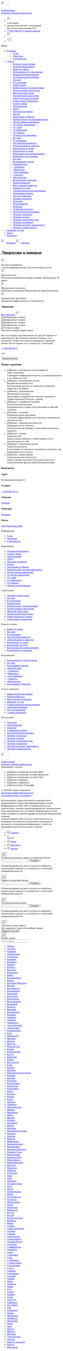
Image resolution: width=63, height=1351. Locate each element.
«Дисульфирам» (21, 172)
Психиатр (18, 201)
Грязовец (11, 1017)
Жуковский (12, 1036)
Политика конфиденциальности (17, 793)
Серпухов (12, 1244)
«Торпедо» (18, 175)
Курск (10, 1099)
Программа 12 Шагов (23, 117)
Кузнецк (11, 1094)
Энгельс (11, 1339)
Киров (10, 1059)
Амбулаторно (19, 85)
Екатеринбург (14, 1030)
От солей (17, 127)
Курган (10, 1096)
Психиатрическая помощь (26, 77)
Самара (10, 1226)
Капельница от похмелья (25, 156)
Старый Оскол (14, 1263)
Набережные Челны (17, 1131)
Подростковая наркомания (26, 122)
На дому (17, 80)
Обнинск (11, 1170)
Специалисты (20, 58)
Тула (9, 1289)
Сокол (10, 1252)
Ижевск (11, 1041)
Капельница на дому (23, 151)
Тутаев (10, 1292)
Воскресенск (13, 1012)
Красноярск (13, 1088)
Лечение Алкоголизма (24, 64)
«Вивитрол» (19, 169)
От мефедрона (20, 130)
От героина (18, 132)
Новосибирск (14, 1160)
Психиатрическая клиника (26, 212)
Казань (10, 1049)
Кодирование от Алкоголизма (28, 72)
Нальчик (11, 1133)
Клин (9, 1065)
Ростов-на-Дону (15, 1218)
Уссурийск (12, 1305)
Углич (10, 1297)
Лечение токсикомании (24, 135)
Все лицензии (8, 314)
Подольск (12, 1199)
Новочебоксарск (15, 1162)
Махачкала (12, 1112)
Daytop (16, 114)
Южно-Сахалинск (16, 1342)
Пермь (10, 1194)
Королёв (11, 1078)
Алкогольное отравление (25, 101)
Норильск (12, 1168)
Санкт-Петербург (15, 1228)
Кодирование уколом (23, 161)
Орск (9, 1186)
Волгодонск (13, 999)
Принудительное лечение (25, 98)
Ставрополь (13, 1260)
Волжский (12, 1004)
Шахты (10, 1329)
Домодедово (13, 1028)
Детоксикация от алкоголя (26, 146)
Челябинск (12, 1318)
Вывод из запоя (20, 69)
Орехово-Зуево (14, 1183)
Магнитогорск (14, 1107)
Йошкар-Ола (13, 1046)
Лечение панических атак (26, 219)
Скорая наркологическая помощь (29, 190)
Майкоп (11, 1110)
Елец (9, 1033)
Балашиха (12, 962)
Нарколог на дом (21, 188)
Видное (11, 985)
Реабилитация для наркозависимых (30, 119)
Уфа (9, 1307)
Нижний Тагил (14, 1152)
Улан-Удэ (11, 1300)
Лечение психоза (21, 217)
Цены (10, 233)
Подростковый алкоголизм (26, 90)
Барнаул (11, 964)
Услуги (10, 61)
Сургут (10, 1268)
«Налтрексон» (20, 177)
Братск (10, 980)
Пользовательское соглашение (16, 795)
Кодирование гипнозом (24, 180)
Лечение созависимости (25, 227)
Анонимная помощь (23, 193)
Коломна (11, 1070)
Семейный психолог (23, 209)
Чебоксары (12, 1315)
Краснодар (12, 1086)
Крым (10, 1091)
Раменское (12, 1210)
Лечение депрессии (22, 214)
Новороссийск (14, 1157)
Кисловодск (13, 1062)
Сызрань (11, 1270)
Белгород (11, 970)
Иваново (11, 1038)
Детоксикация (20, 106)
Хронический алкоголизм (26, 95)
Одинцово (12, 1173)
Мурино (11, 1120)
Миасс (10, 1115)
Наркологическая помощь (26, 74)
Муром (10, 1125)
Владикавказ (13, 991)
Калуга (10, 1054)
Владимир (12, 993)
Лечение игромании (23, 222)
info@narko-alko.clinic (12, 526)
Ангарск (11, 949)
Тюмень (11, 1294)
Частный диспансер (23, 111)
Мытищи (11, 1128)
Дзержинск (12, 1022)
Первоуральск (14, 1191)
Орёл (9, 1178)
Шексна (11, 1331)
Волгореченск (14, 1001)
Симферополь (14, 1247)
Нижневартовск (15, 1144)
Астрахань (12, 956)
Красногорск (13, 1083)
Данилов (11, 1020)
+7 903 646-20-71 (15, 31)
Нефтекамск (13, 1141)
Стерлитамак (13, 1265)
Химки (10, 1313)
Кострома (12, 1080)
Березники (12, 972)
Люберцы (12, 1104)
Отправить (34, 861)
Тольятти (11, 1284)
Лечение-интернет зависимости (29, 225)
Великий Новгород (16, 983)
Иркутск (11, 1044)
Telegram (25, 243)
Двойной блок (20, 164)
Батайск (11, 967)
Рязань (10, 1223)
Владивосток (13, 988)
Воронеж (11, 1009)
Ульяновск (12, 1302)
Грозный (11, 1015)
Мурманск (12, 1123)
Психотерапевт (20, 204)
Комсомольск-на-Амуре (19, 1073)
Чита (9, 1326)
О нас (16, 53)
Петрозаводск (14, 1197)
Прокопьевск (13, 1202)
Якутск (10, 1344)
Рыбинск (11, 1220)
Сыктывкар (13, 1273)
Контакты (12, 235)
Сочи (9, 1257)
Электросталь (14, 1336)
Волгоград (12, 996)
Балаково (11, 959)
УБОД (16, 109)
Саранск (11, 1231)
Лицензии (18, 56)
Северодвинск (14, 1239)
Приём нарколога (21, 183)
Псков (10, 1205)
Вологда (11, 1007)
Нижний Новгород (16, 1149)
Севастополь (13, 1236)
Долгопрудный (14, 1025)
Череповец (12, 1321)
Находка (11, 1136)
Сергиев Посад (14, 1241)
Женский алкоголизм (23, 93)
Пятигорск (12, 1207)
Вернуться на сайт (10, 931)
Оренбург (12, 1181)
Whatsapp (11, 243)
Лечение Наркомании (24, 66)
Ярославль (12, 1347)
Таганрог (11, 1276)
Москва (11, 1117)
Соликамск (12, 1255)
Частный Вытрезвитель (24, 143)
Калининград (14, 1051)
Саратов (11, 1234)
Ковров (10, 1067)
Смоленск (12, 1249)
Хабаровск (12, 1310)
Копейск (11, 1075)
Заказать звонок (32, 31)
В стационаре (20, 82)
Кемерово (12, 1057)
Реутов (10, 1212)
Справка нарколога (22, 198)
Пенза (10, 1189)
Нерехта (11, 1139)
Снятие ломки (20, 103)
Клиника (11, 51)
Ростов (10, 1215)
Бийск (10, 975)
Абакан (10, 946)
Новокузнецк (13, 1154)
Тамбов (11, 1278)
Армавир (11, 951)
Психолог (18, 206)
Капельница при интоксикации (29, 153)
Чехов (10, 1323)
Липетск (11, 1102)
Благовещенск (14, 978)
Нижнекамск (13, 1146)
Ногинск (11, 1165)
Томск (10, 1286)
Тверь (10, 1281)
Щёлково (11, 1334)
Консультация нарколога (25, 185)
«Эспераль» (19, 167)
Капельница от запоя (23, 148)
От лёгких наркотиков (24, 124)
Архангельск (13, 954)
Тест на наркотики (22, 196)
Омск (9, 1175)
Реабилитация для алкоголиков (28, 87)
